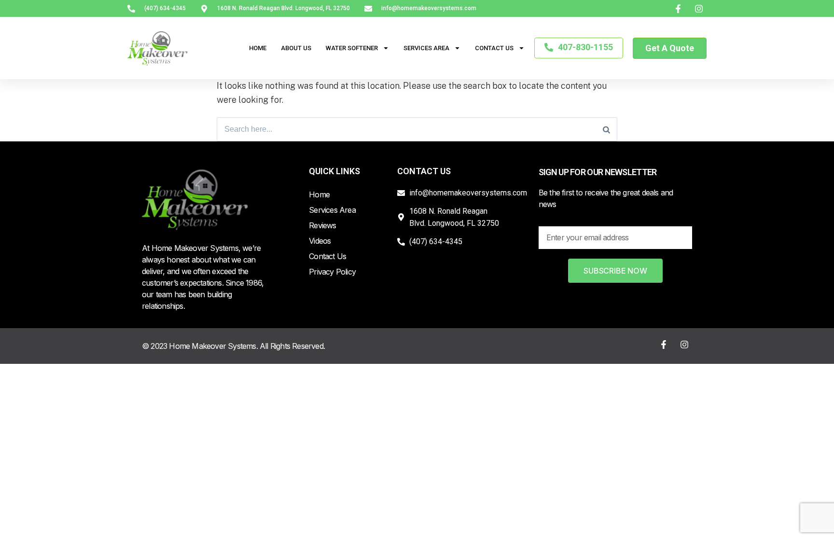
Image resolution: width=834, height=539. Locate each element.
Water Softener (352, 48)
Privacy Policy (332, 271)
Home (257, 48)
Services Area (426, 48)
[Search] (606, 129)
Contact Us (494, 48)
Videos (320, 241)
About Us (296, 48)
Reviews (322, 225)
